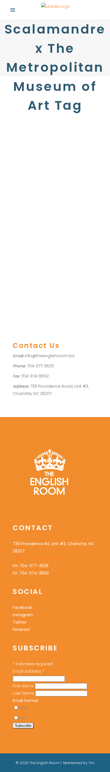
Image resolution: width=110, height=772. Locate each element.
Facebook (22, 607)
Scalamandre (25, 226)
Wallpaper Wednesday (66, 248)
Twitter (20, 622)
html (23, 708)
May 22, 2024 (24, 188)
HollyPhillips (53, 211)
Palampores (67, 218)
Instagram (23, 615)
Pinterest (21, 629)
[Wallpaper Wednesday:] (55, 131)
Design (19, 218)
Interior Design (40, 218)
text (22, 718)
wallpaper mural (28, 248)
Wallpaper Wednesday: (53, 200)
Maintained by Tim (79, 762)
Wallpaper (22, 211)
